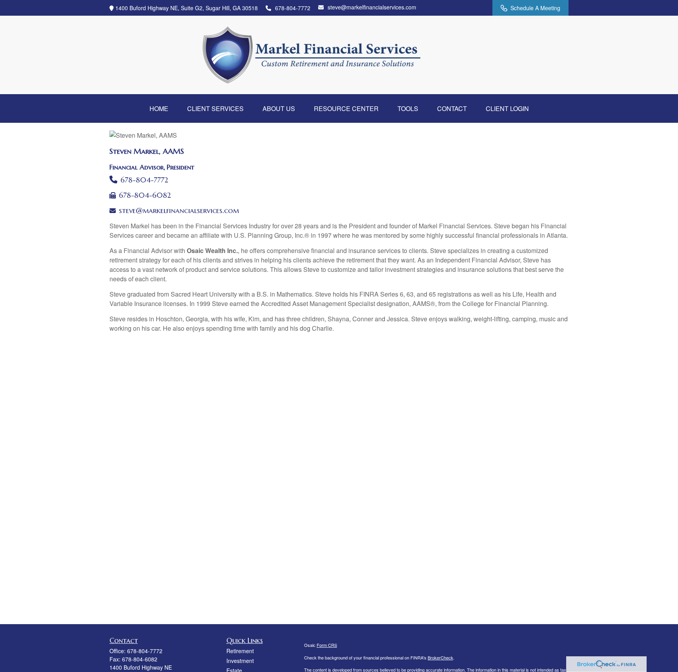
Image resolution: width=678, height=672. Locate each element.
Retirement (240, 651)
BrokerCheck (440, 657)
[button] (159, 108)
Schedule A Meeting (535, 8)
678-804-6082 (145, 195)
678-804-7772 (292, 8)
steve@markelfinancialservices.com (372, 7)
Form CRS (327, 645)
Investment (240, 661)
